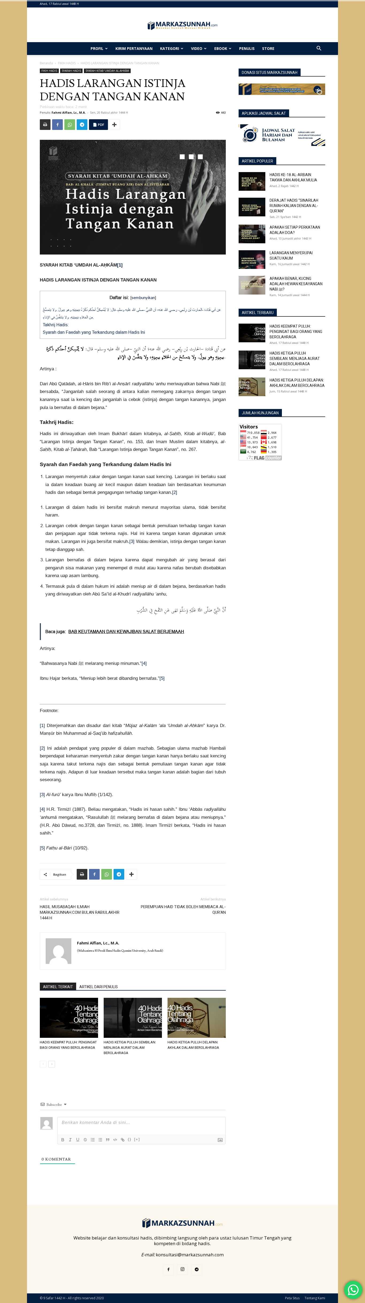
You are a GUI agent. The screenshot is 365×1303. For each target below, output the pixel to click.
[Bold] (63, 1140)
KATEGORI (169, 48)
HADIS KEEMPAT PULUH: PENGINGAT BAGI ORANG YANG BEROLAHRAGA (296, 331)
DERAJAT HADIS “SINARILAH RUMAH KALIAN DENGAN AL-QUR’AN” (294, 205)
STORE (268, 48)
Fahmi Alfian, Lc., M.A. (69, 112)
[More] (114, 124)
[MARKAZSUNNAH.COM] (182, 25)
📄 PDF (98, 124)
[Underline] (77, 1140)
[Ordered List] (92, 1140)
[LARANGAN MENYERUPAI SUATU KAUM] (252, 259)
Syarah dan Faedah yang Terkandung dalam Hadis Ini (94, 332)
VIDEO (196, 48)
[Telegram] (82, 124)
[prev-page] (43, 1064)
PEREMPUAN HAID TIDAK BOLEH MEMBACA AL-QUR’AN (183, 909)
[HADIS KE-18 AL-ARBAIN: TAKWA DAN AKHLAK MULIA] (252, 181)
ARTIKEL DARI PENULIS (98, 987)
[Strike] (85, 1140)
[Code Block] (115, 1140)
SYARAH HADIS (71, 71)
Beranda (46, 63)
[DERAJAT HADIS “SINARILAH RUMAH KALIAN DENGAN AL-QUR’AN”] (252, 207)
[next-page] (51, 1064)
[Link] (122, 1140)
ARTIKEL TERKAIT (58, 987)
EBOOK (220, 48)
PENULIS (247, 48)
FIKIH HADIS (67, 63)
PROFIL (97, 48)
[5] (162, 678)
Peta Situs (292, 1298)
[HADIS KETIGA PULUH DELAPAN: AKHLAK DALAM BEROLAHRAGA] (197, 1018)
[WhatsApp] (69, 124)
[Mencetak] (45, 124)
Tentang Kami (315, 1298)
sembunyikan (143, 297)
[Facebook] (57, 124)
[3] (131, 541)
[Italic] (70, 1140)
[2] (174, 492)
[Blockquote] (107, 1140)
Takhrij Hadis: (56, 324)
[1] (120, 265)
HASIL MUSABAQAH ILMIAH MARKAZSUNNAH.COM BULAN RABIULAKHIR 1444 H (79, 912)
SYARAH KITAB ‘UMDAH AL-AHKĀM (107, 71)
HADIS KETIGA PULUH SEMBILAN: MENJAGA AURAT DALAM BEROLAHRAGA (130, 1047)
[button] (318, 49)
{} (129, 1139)
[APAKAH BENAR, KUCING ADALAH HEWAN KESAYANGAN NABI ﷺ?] (252, 285)
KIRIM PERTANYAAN (134, 48)
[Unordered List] (100, 1140)
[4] (144, 663)
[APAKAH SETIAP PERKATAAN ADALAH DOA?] (252, 234)
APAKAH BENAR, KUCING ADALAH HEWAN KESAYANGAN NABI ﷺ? (296, 283)
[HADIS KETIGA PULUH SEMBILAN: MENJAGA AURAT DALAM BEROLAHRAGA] (133, 1018)
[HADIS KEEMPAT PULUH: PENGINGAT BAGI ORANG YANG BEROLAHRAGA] (69, 1018)
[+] (137, 1139)
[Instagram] (182, 1269)
